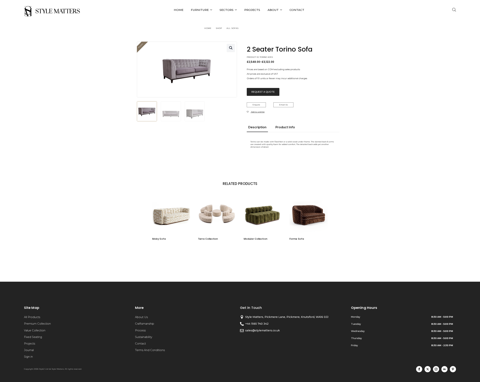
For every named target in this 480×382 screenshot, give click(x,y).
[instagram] (436, 369)
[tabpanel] (293, 144)
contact (297, 10)
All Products (32, 317)
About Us (141, 317)
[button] (231, 48)
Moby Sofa (159, 238)
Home (178, 10)
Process (140, 330)
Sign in (28, 356)
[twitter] (427, 369)
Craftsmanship (144, 323)
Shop (219, 28)
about (273, 10)
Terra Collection (208, 238)
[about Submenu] (282, 10)
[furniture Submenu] (212, 10)
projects (252, 10)
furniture (200, 10)
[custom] (453, 369)
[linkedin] (444, 369)
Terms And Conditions (150, 350)
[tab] (257, 127)
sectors (226, 10)
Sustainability (143, 337)
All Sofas (232, 28)
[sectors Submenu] (237, 10)
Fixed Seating (33, 337)
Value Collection (34, 330)
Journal (29, 350)
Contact (140, 343)
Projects (29, 343)
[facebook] (419, 369)
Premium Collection (37, 323)
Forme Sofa (297, 238)
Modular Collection (255, 238)
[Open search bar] (454, 10)
